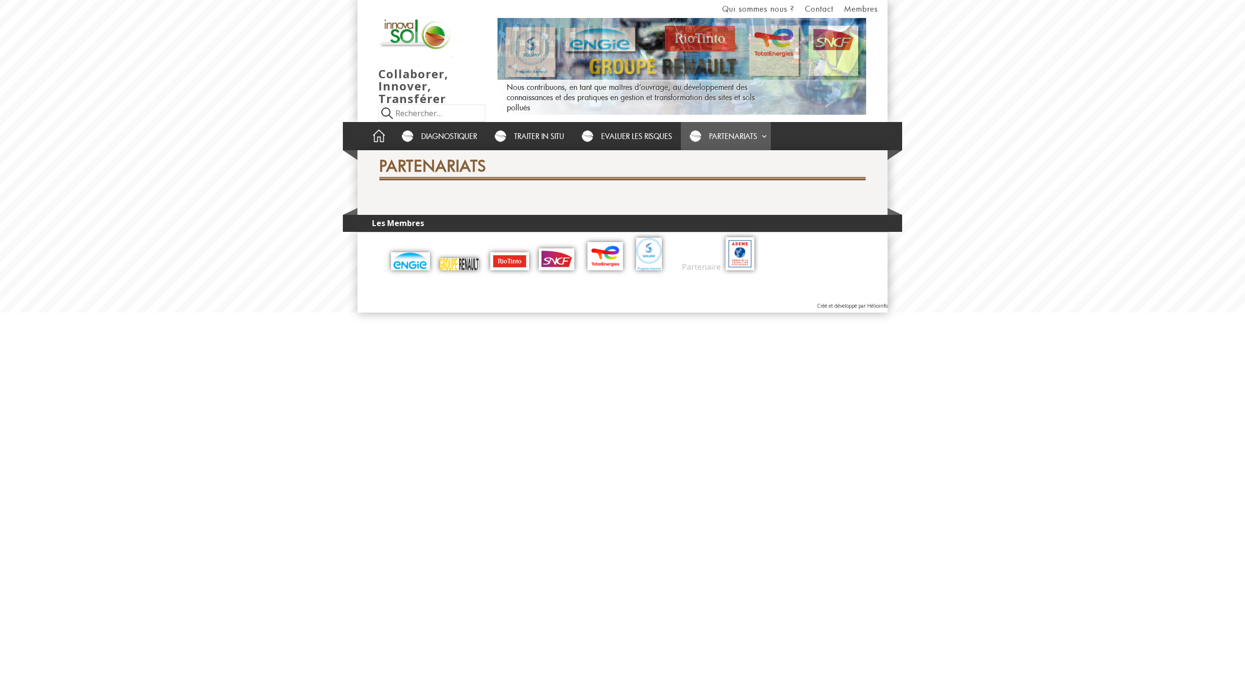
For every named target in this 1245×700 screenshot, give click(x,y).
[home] (379, 136)
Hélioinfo (877, 305)
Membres (861, 8)
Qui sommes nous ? (758, 8)
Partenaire (700, 267)
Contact (819, 8)
